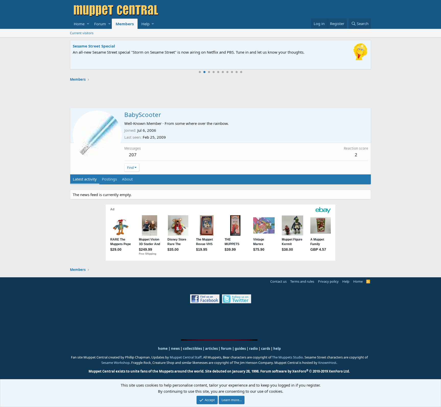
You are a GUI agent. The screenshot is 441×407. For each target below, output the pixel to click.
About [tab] (127, 179)
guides (240, 348)
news (175, 348)
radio (253, 348)
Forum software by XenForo (305, 371)
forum (226, 348)
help (277, 348)
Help (145, 23)
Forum (100, 23)
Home (79, 23)
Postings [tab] (109, 179)
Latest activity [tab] (85, 179)
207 (133, 155)
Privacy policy (328, 281)
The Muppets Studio (287, 357)
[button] (87, 24)
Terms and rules (302, 281)
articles (211, 348)
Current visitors (81, 33)
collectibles (192, 348)
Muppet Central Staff (186, 357)
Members (125, 23)
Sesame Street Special (94, 46)
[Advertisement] (220, 94)
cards (265, 348)
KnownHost (327, 362)
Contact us (278, 281)
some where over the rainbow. (202, 123)
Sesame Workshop (115, 362)
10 (241, 72)
